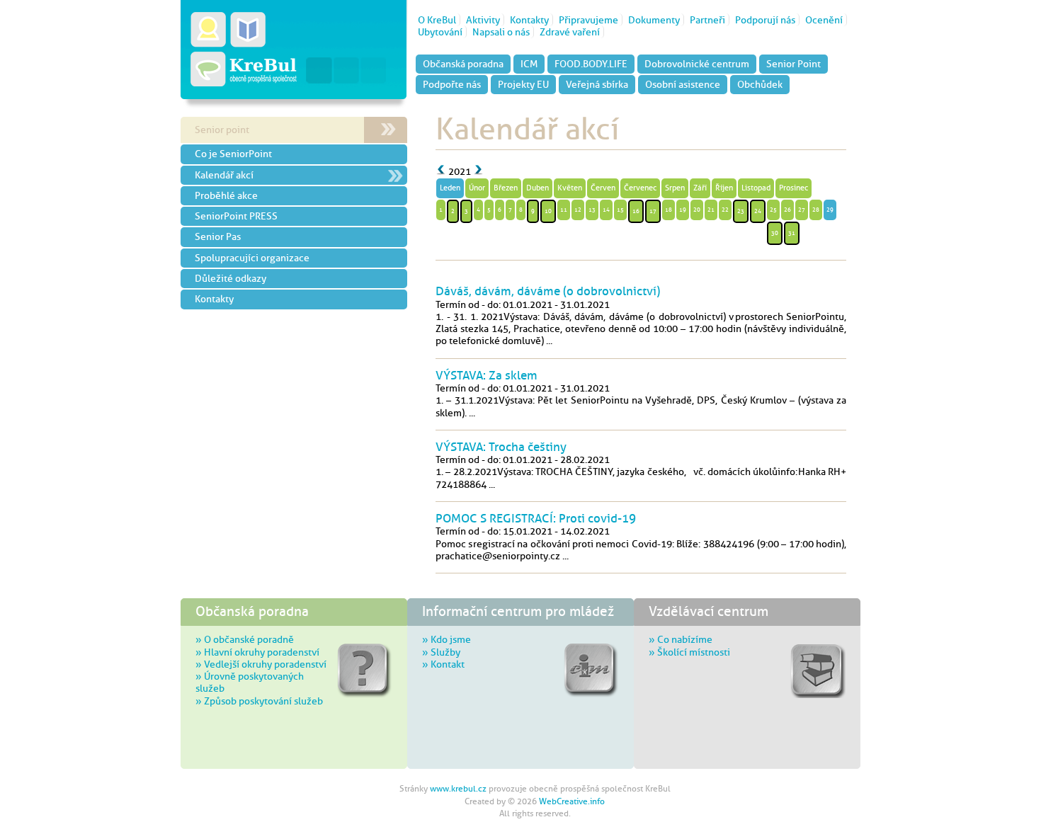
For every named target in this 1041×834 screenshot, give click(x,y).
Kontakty (529, 19)
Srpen (675, 188)
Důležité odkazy (230, 278)
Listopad (755, 188)
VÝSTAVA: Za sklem (486, 375)
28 (815, 209)
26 (787, 209)
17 (652, 211)
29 (830, 209)
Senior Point (793, 63)
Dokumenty (654, 19)
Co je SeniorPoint (233, 153)
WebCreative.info (572, 801)
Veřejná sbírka (597, 84)
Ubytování (440, 31)
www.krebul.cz (458, 789)
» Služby (441, 652)
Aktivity (483, 19)
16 (635, 211)
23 (740, 211)
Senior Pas (218, 236)
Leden (450, 188)
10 (548, 211)
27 (801, 209)
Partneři (707, 19)
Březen (506, 188)
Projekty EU (523, 84)
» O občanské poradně (244, 639)
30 (774, 232)
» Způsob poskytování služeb (259, 701)
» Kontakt (443, 664)
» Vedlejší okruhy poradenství (260, 664)
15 (620, 209)
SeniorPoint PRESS (236, 216)
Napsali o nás (501, 31)
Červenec (640, 188)
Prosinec (793, 188)
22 (725, 209)
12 (577, 209)
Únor (477, 188)
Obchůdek (760, 84)
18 (668, 209)
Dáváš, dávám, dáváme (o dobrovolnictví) (548, 291)
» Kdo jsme (446, 639)
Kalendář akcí (224, 174)
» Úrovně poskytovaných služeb (249, 682)
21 (711, 209)
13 (592, 209)
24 (757, 211)
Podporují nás (765, 19)
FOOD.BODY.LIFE (590, 63)
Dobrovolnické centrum (696, 63)
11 (563, 209)
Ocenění (824, 19)
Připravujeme (588, 19)
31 (791, 232)
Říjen (724, 188)
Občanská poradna (463, 63)
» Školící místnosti (689, 652)
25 (773, 209)
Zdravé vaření (570, 31)
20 (696, 209)
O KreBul (437, 19)
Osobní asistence (682, 84)
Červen (603, 188)
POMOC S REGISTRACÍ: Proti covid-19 (536, 518)
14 (606, 209)
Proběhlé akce (226, 195)
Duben (537, 188)
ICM (528, 63)
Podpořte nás (452, 84)
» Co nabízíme (680, 639)
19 (682, 209)
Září (700, 188)
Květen (569, 188)
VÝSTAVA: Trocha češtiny (501, 447)
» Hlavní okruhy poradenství (257, 652)
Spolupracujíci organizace (252, 257)
